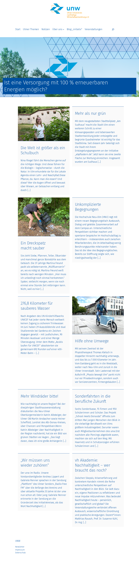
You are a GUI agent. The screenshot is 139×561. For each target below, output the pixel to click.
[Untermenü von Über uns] (63, 29)
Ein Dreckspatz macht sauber (33, 246)
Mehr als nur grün (90, 113)
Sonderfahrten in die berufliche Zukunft (92, 399)
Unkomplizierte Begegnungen (88, 207)
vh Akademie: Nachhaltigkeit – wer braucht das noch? (92, 465)
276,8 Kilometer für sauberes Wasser (37, 306)
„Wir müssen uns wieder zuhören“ (35, 463)
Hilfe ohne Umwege (92, 341)
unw (17, 540)
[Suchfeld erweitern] (113, 29)
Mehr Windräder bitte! (39, 396)
